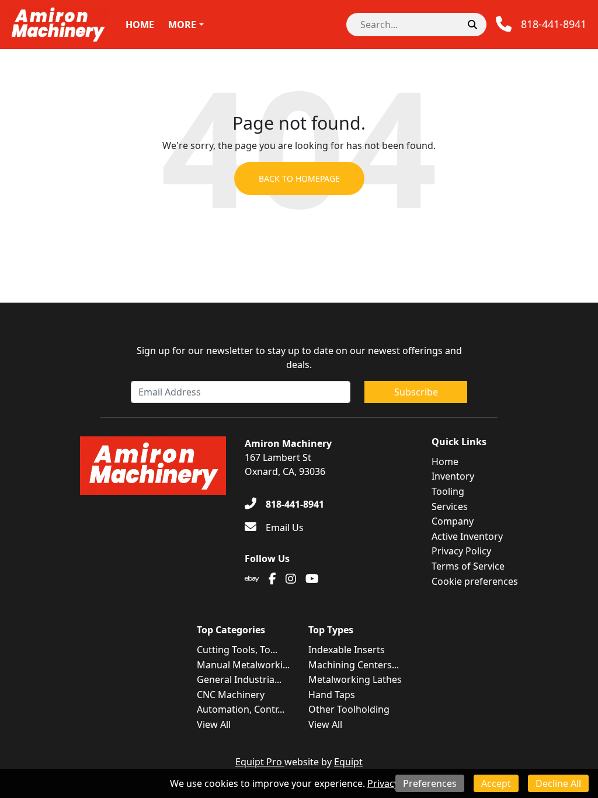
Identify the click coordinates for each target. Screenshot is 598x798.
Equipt (348, 761)
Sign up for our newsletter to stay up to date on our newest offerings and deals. (299, 357)
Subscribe (416, 392)
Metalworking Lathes (355, 679)
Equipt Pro (259, 761)
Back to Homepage (299, 178)
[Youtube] (312, 579)
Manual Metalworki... (243, 664)
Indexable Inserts (346, 649)
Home (140, 24)
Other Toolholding (349, 709)
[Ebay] (252, 579)
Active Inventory (467, 536)
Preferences (430, 783)
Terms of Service (468, 566)
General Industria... (239, 679)
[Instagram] (291, 579)
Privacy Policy (461, 550)
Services (450, 506)
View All (214, 724)
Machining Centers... (353, 664)
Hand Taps (331, 694)
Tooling (448, 491)
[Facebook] (272, 579)
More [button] (182, 24)
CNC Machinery (231, 694)
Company (453, 521)
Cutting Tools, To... (237, 649)
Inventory (453, 476)
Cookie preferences (475, 581)
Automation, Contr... (240, 709)
